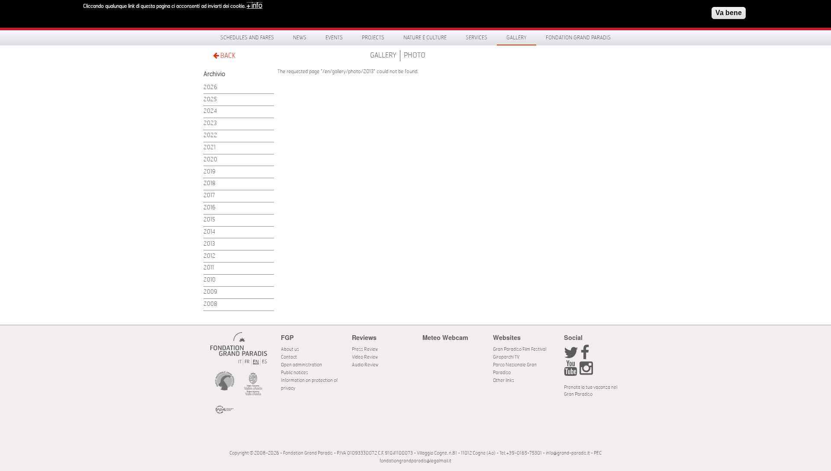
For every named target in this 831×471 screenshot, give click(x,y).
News (299, 37)
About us (290, 349)
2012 (209, 256)
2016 (209, 208)
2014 (209, 232)
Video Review (365, 357)
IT (240, 361)
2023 (210, 123)
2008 (210, 304)
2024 (210, 111)
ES (264, 361)
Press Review (365, 349)
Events (334, 37)
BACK (227, 55)
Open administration (301, 364)
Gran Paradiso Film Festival (519, 349)
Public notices (294, 372)
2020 (210, 160)
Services (476, 37)
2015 (209, 220)
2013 (209, 244)
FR (247, 361)
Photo (414, 55)
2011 (208, 268)
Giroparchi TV (506, 357)
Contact (289, 357)
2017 (209, 196)
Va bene (728, 12)
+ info (254, 5)
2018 (209, 183)
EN (256, 361)
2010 (209, 280)
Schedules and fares (247, 37)
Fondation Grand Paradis (578, 37)
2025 (210, 100)
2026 (210, 87)
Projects (373, 37)
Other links (503, 380)
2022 (210, 135)
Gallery (516, 37)
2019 (209, 172)
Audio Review (365, 364)
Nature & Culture (425, 37)
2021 (209, 148)
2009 (210, 292)
